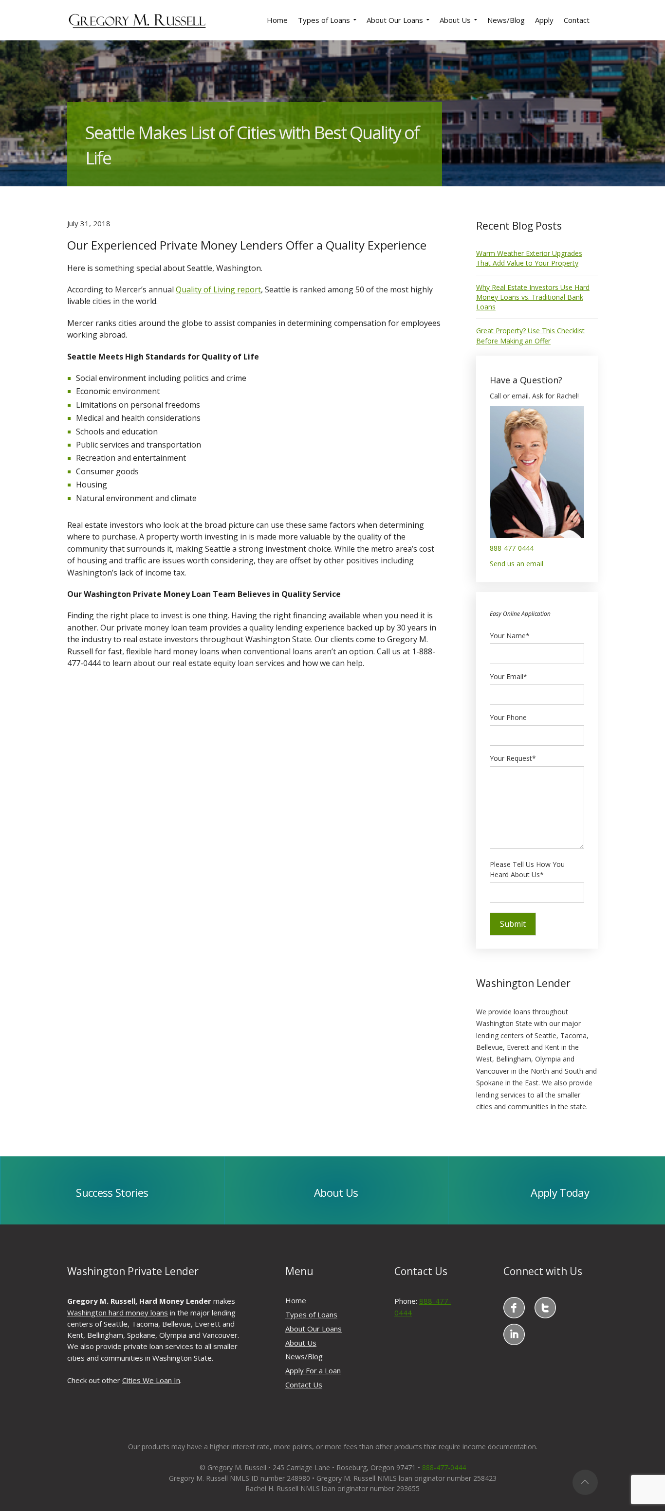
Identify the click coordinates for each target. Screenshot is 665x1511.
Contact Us (303, 1384)
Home (295, 1300)
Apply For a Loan (313, 1370)
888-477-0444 (512, 548)
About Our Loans (313, 1328)
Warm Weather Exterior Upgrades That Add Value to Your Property (529, 258)
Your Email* (508, 676)
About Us (300, 1343)
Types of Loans (311, 1314)
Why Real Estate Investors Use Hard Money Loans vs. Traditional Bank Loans (533, 297)
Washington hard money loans (117, 1312)
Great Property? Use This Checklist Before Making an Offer (530, 335)
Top (585, 1482)
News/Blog (304, 1356)
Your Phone (508, 717)
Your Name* (510, 635)
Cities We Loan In (151, 1380)
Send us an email (516, 563)
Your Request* (513, 758)
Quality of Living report (218, 289)
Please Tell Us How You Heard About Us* (527, 870)
